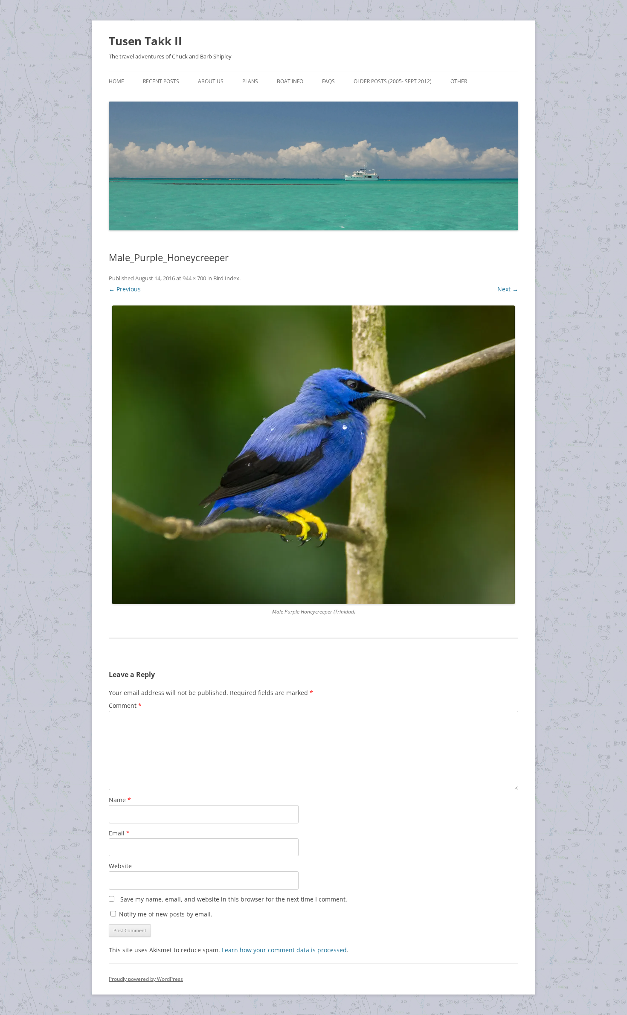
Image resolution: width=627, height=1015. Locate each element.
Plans (250, 81)
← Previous (125, 289)
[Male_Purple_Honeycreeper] (313, 454)
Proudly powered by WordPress (146, 979)
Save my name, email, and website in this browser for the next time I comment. (233, 899)
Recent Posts (161, 81)
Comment (125, 705)
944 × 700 (194, 278)
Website (120, 866)
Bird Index (226, 278)
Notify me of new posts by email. (165, 914)
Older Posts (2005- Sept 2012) (393, 81)
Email (119, 833)
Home (116, 81)
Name (120, 800)
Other (458, 81)
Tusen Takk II (145, 41)
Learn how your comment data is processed (284, 950)
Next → (507, 289)
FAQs (328, 81)
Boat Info (290, 81)
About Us (211, 81)
